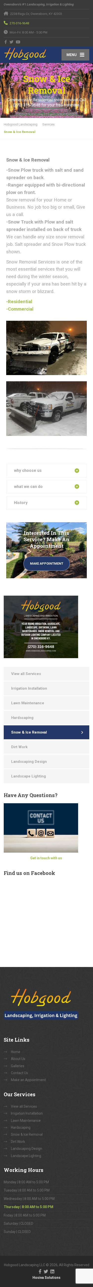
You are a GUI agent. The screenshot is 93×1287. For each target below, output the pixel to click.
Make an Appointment (28, 1080)
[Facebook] (6, 42)
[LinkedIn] (52, 1271)
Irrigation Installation (29, 688)
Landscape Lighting (28, 776)
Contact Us (19, 1073)
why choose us (28, 470)
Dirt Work (19, 747)
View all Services (26, 674)
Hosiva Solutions (46, 1278)
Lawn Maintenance (27, 703)
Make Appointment (46, 563)
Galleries (17, 1066)
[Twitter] (11, 42)
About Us (18, 1059)
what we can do (28, 486)
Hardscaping (22, 717)
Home (15, 1052)
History (21, 502)
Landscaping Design (29, 761)
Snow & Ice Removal (29, 732)
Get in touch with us (46, 858)
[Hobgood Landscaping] (25, 53)
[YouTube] (18, 42)
